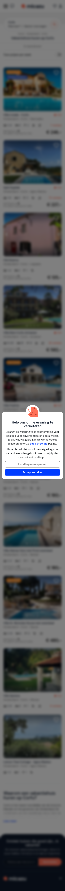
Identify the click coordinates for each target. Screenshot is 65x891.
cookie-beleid (38, 443)
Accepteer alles (32, 472)
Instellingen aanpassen (32, 464)
